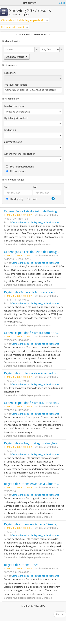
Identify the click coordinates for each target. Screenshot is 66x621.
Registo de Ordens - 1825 (21, 565)
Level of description (14, 106)
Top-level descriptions (21, 166)
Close (62, 2)
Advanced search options (33, 34)
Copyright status (13, 141)
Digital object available (16, 118)
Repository (10, 72)
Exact (34, 199)
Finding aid (10, 130)
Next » (59, 614)
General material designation (19, 153)
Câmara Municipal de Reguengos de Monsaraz (35, 222)
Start (6, 187)
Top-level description (15, 84)
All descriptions (17, 171)
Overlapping (16, 199)
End (35, 187)
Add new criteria (15, 56)
